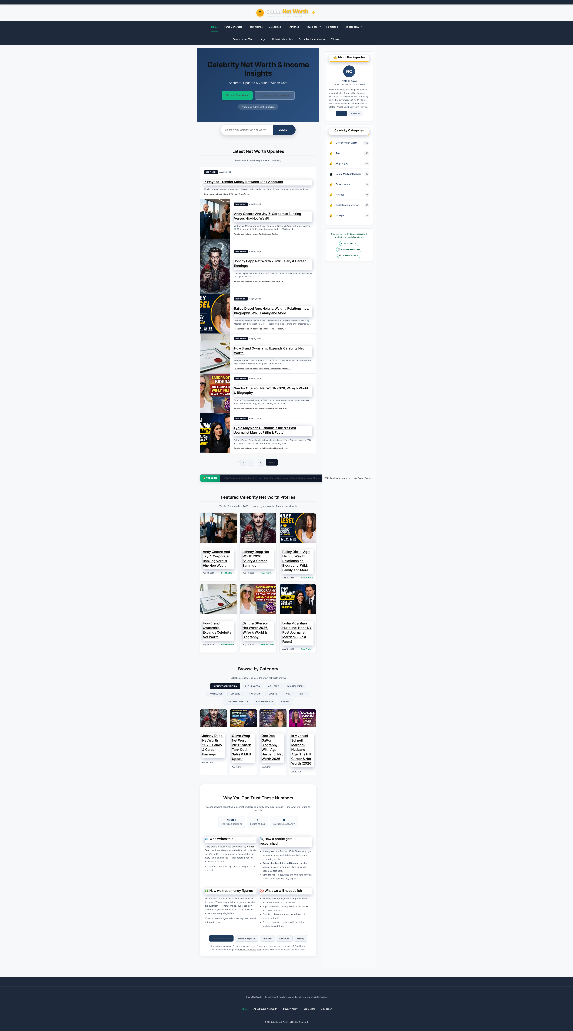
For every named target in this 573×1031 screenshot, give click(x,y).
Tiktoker (335, 39)
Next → (271, 462)
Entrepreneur (264, 701)
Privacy (301, 938)
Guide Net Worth (280, 1022)
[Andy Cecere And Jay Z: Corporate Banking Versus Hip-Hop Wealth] (215, 219)
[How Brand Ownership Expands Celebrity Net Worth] (215, 353)
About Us (267, 938)
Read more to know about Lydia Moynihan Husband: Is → (261, 448)
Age (263, 39)
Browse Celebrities (237, 95)
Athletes (294, 26)
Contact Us (309, 1009)
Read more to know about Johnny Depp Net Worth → (258, 281)
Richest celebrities (282, 39)
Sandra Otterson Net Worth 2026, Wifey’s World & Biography (355, 478)
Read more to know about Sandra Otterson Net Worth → (260, 408)
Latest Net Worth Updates (275, 95)
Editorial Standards (221, 938)
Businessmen (295, 686)
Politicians (332, 26)
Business (312, 26)
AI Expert (341, 215)
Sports (273, 694)
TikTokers (255, 694)
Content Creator (237, 701)
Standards (355, 113)
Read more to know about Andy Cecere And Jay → (258, 234)
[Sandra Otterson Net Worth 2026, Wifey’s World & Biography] (215, 393)
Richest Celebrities (225, 686)
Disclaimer (284, 938)
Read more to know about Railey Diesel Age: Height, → (260, 329)
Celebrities (275, 26)
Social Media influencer (312, 39)
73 (261, 462)
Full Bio (341, 113)
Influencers (252, 686)
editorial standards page (249, 949)
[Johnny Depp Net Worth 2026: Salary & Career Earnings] (215, 266)
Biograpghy (352, 26)
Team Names (255, 26)
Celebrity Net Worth (244, 39)
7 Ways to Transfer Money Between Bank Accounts (243, 182)
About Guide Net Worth (265, 1009)
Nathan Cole (349, 80)
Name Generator (233, 26)
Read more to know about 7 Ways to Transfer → (226, 194)
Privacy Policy (290, 1009)
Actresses (216, 694)
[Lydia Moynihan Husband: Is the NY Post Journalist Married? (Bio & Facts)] (215, 433)
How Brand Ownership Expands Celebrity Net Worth (293, 478)
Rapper (285, 701)
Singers (235, 694)
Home (214, 26)
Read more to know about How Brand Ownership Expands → (262, 368)
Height (303, 694)
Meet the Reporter (247, 938)
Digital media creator (347, 205)
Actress (340, 194)
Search (284, 129)
